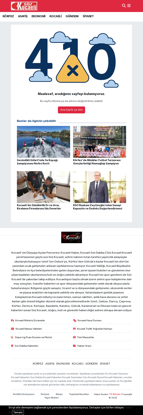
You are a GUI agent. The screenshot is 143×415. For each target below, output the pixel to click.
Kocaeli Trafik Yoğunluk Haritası (94, 329)
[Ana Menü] (129, 6)
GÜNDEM (72, 16)
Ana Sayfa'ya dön (71, 109)
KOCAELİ (56, 16)
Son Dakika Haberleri (26, 346)
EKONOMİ (39, 16)
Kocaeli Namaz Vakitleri (29, 329)
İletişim (45, 394)
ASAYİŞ (22, 16)
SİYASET (88, 16)
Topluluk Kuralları (79, 394)
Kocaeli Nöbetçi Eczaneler (30, 320)
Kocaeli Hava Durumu (89, 320)
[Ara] (124, 6)
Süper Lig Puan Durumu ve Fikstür (33, 337)
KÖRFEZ (8, 16)
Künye (59, 394)
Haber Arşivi (84, 346)
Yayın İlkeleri (51, 398)
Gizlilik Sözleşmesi (23, 394)
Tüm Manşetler (85, 337)
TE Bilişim (114, 394)
